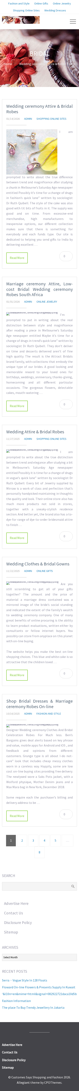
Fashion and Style (48, 713)
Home (8, 64)
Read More (17, 258)
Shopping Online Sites (51, 119)
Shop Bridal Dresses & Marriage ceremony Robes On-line (39, 703)
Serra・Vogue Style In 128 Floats (24, 980)
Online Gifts (44, 571)
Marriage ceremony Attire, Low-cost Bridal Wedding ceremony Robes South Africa (39, 289)
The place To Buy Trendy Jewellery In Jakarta (33, 1007)
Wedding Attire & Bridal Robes (35, 432)
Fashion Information (16, 1001)
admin (28, 119)
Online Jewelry (46, 301)
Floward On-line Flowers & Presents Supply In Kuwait (38, 987)
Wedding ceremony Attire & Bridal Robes (39, 108)
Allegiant (23, 1082)
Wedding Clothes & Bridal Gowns (37, 564)
